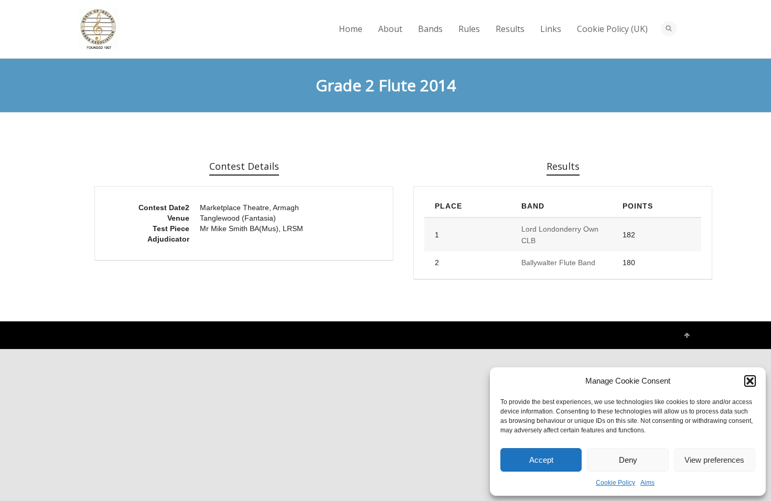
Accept (541, 459)
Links (550, 29)
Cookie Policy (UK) (612, 29)
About (390, 29)
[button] (750, 381)
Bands (430, 29)
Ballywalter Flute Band (558, 262)
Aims (647, 482)
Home (350, 29)
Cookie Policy (615, 482)
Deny (628, 459)
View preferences (714, 459)
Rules (469, 29)
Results (510, 29)
